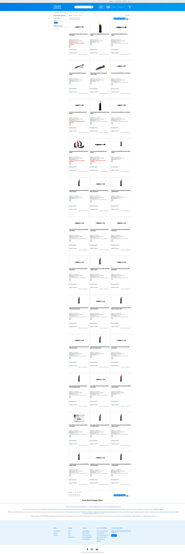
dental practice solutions (150, 516)
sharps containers (94, 513)
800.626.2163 (118, 1)
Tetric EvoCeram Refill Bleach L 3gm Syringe (120, 73)
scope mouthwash (112, 512)
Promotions (56, 12)
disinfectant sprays (128, 512)
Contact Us (111, 1)
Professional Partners (86, 535)
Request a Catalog (101, 533)
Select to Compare (83, 54)
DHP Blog (124, 1)
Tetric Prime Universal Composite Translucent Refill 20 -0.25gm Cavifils (100, 347)
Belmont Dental (99, 509)
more (120, 509)
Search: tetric (63, 12)
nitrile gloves (68, 512)
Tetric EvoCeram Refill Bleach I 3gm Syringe (120, 112)
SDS (70, 45)
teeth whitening (82, 512)
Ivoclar (74, 509)
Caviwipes (136, 512)
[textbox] (82, 7)
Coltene (106, 509)
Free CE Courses (85, 533)
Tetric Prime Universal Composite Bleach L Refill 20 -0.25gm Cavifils (78, 386)
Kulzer (84, 509)
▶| (81, 15)
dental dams (96, 512)
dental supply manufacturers (113, 507)
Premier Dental (112, 509)
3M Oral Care (46, 509)
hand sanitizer (103, 512)
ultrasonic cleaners (144, 512)
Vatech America (91, 509)
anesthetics (90, 512)
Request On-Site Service (102, 537)
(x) (76, 12)
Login (70, 52)
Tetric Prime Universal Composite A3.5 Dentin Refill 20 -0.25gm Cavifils (121, 308)
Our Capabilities (56, 531)
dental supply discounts (95, 507)
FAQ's (69, 535)
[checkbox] (79, 12)
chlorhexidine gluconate (156, 512)
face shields (120, 512)
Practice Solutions (100, 539)
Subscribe (114, 535)
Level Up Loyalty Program (102, 531)
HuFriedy (69, 509)
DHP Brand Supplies (158, 509)
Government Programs (87, 537)
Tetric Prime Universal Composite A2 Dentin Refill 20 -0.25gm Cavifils (78, 308)
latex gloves (172, 512)
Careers (69, 531)
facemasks (75, 512)
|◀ (69, 15)
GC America (79, 509)
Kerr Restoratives (62, 509)
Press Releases (71, 537)
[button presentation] (130, 15)
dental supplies (127, 516)
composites (165, 512)
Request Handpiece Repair (102, 535)
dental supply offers (82, 507)
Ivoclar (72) (56, 28)
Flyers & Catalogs (86, 531)
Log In (129, 1)
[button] (91, 7)
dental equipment (136, 516)
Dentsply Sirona (54, 509)
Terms (69, 533)
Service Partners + (86, 539)
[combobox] (82, 7)
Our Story (55, 533)
